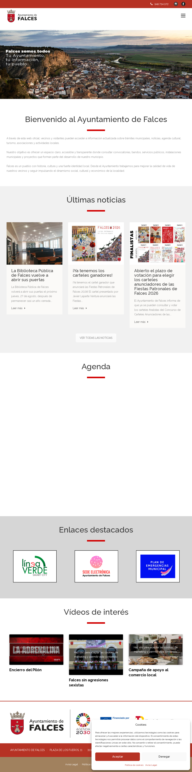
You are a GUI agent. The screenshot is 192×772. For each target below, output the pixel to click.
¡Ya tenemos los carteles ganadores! (92, 273)
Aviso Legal (151, 765)
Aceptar (117, 756)
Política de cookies (134, 765)
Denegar (164, 756)
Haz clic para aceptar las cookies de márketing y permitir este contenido (36, 649)
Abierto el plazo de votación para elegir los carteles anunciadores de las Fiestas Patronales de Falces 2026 (155, 282)
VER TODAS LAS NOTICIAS (96, 337)
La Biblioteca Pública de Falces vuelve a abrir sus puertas (32, 275)
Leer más (16, 308)
